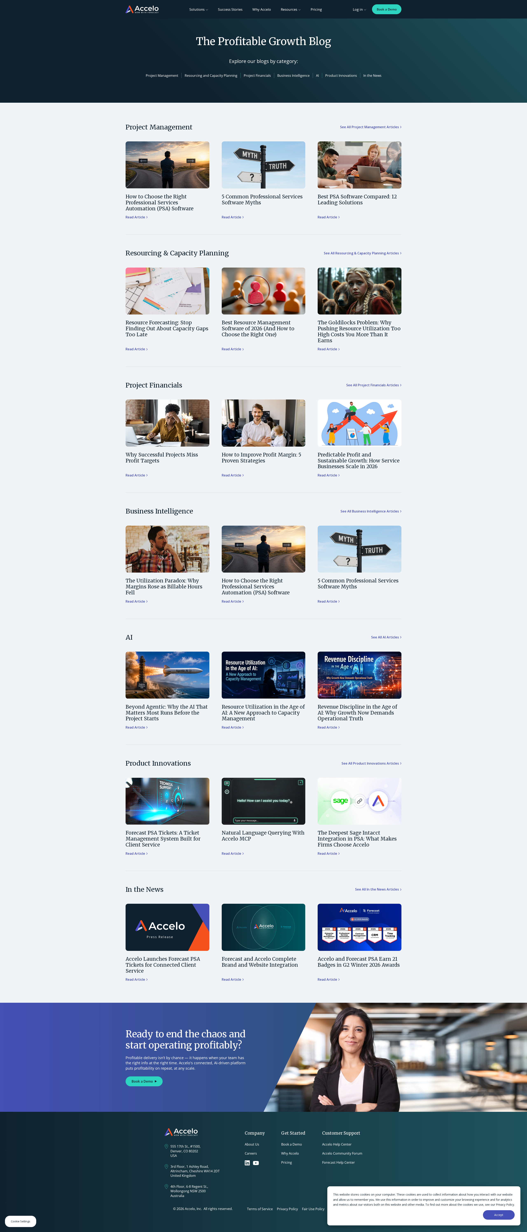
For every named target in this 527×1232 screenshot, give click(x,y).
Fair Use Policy (313, 1209)
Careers (251, 1153)
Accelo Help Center (337, 1144)
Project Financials (257, 75)
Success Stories (230, 9)
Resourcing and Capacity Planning (211, 75)
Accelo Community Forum (342, 1153)
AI (317, 75)
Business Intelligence (293, 75)
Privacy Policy (287, 1209)
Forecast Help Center (338, 1162)
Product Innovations (341, 75)
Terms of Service (260, 1209)
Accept (498, 1215)
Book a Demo (387, 9)
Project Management (162, 75)
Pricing (316, 9)
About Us (252, 1144)
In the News (372, 75)
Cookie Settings (20, 1221)
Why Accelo (261, 9)
